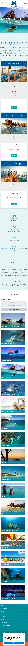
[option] (14, 20)
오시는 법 (3, 616)
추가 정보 (14, 107)
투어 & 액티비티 (4, 611)
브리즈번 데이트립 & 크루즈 (7, 614)
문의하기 (3, 619)
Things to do (10, 36)
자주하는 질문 (4, 622)
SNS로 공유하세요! (5, 625)
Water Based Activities (19, 36)
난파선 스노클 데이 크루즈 (8, 249)
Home (4, 36)
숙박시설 (3, 605)
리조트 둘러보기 (4, 608)
